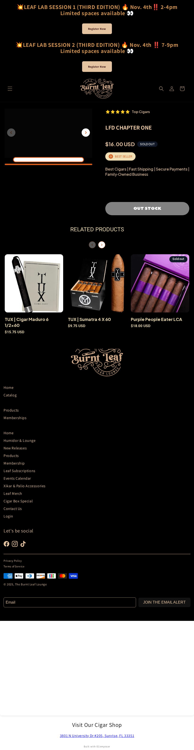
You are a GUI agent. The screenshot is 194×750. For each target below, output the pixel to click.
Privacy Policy (13, 560)
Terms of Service (14, 566)
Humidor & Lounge (20, 440)
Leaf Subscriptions (19, 470)
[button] (10, 88)
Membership (14, 463)
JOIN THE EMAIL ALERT (164, 602)
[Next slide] (86, 132)
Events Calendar (17, 478)
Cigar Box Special (18, 501)
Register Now (97, 29)
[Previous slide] (11, 132)
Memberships (15, 417)
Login (8, 516)
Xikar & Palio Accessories (25, 485)
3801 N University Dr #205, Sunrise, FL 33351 (97, 735)
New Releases (15, 448)
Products (11, 410)
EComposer (103, 746)
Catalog (10, 395)
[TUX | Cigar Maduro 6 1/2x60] (34, 285)
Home (8, 387)
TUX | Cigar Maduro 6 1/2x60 (26, 322)
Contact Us (13, 508)
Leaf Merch (13, 493)
